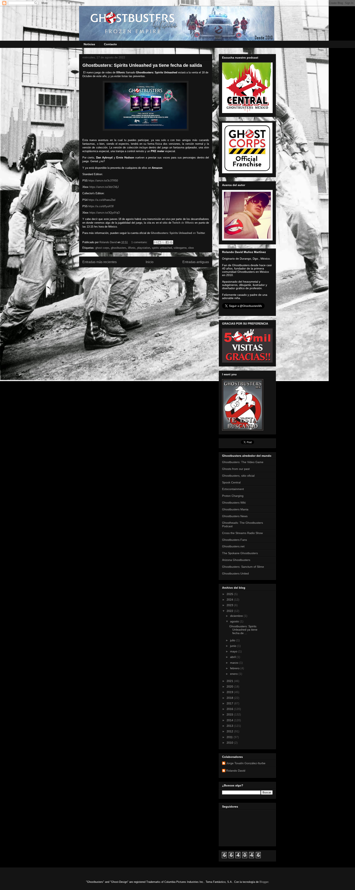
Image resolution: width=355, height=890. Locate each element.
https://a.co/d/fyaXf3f (101, 206)
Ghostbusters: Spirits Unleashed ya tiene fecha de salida (142, 65)
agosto (235, 621)
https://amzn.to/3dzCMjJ (104, 186)
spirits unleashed (162, 247)
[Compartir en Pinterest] (171, 242)
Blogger (263, 881)
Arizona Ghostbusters (236, 560)
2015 (230, 714)
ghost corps (102, 247)
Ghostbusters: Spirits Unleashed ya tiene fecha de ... (243, 630)
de (183, 222)
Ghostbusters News (235, 516)
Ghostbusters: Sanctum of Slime (243, 566)
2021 (230, 681)
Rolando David (235, 770)
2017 (230, 703)
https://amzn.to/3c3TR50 (103, 180)
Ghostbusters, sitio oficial (238, 475)
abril (233, 657)
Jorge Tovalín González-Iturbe (245, 763)
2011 (230, 737)
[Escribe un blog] (159, 242)
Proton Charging (232, 495)
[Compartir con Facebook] (167, 242)
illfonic (132, 247)
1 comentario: (139, 242)
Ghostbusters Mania (235, 509)
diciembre (237, 615)
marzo (234, 662)
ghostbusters (118, 247)
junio (233, 645)
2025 (230, 594)
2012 (230, 731)
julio (233, 640)
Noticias (89, 44)
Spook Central (231, 482)
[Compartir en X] (163, 242)
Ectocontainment (233, 489)
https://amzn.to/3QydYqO (104, 212)
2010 (230, 742)
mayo (234, 651)
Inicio (149, 262)
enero (234, 673)
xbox (191, 247)
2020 (230, 686)
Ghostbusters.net (233, 546)
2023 (230, 605)
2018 (230, 697)
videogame (180, 247)
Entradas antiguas (195, 262)
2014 (230, 720)
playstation (143, 247)
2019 (230, 692)
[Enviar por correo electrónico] (155, 242)
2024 (230, 599)
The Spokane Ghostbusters (240, 553)
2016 (230, 709)
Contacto (110, 44)
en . (178, 233)
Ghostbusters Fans (234, 539)
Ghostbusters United (235, 573)
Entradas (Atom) (154, 272)
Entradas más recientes (99, 262)
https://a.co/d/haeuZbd (101, 199)
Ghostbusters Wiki (234, 502)
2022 (230, 611)
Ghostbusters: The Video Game (242, 462)
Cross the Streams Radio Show (242, 533)
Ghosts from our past (236, 468)
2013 (230, 725)
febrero (235, 668)
